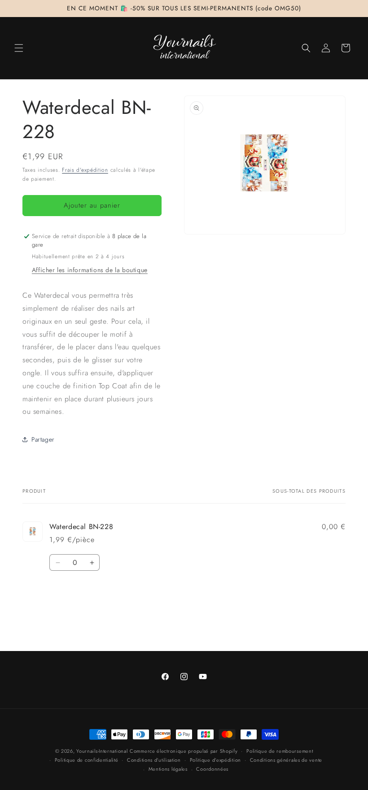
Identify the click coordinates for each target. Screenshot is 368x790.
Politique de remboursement (279, 751)
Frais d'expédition (85, 170)
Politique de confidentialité (86, 760)
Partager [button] (43, 439)
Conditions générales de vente (286, 760)
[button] (19, 48)
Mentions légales (168, 769)
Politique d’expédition (215, 760)
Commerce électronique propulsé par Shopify (183, 751)
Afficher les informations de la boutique (90, 269)
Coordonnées (212, 769)
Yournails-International (101, 751)
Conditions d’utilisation (154, 760)
